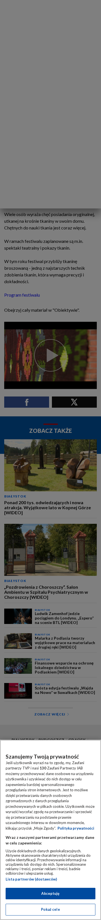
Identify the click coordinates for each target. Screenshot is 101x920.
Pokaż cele (50, 909)
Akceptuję (50, 893)
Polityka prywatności (76, 828)
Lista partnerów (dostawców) (31, 879)
